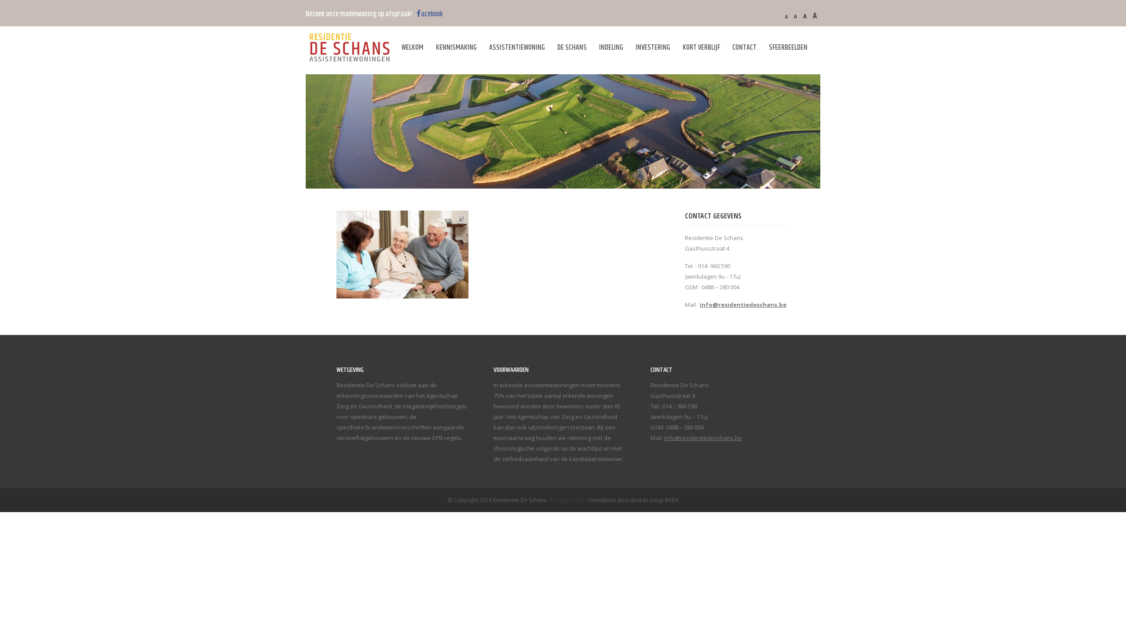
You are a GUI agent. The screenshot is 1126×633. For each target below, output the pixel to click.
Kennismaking (456, 47)
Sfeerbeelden (788, 47)
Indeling (611, 47)
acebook (432, 14)
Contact (744, 47)
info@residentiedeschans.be (703, 438)
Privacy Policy (567, 500)
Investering (653, 47)
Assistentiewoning (517, 47)
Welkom (413, 47)
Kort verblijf (701, 47)
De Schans (572, 47)
